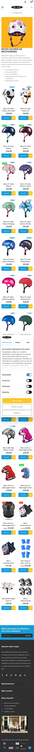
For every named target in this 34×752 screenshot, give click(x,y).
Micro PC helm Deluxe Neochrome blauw (8, 147)
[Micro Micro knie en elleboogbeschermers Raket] (8, 473)
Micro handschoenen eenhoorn (25, 524)
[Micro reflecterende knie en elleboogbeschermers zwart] (25, 586)
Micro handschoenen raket (8, 562)
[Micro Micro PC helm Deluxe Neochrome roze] (25, 134)
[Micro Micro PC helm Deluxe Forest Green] (25, 322)
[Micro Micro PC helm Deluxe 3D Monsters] (25, 96)
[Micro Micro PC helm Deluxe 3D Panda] (8, 96)
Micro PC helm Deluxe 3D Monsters (25, 110)
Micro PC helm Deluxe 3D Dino (25, 223)
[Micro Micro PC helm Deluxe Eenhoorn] (8, 247)
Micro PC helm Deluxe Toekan (25, 185)
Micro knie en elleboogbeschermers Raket (8, 486)
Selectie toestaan (17, 407)
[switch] (29, 380)
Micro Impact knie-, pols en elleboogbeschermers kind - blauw (25, 562)
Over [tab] (28, 342)
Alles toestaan (17, 400)
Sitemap (27, 740)
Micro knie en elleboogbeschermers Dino (25, 486)
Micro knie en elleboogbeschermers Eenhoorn (25, 449)
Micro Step (14, 740)
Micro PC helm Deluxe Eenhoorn (8, 260)
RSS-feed (21, 740)
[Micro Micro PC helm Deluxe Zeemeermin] (8, 171)
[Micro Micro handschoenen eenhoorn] (25, 510)
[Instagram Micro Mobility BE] (11, 675)
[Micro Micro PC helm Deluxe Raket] (25, 247)
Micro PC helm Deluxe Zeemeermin (8, 185)
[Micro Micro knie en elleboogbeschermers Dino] (25, 473)
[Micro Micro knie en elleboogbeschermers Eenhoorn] (25, 435)
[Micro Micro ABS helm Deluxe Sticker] (8, 435)
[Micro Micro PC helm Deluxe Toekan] (25, 171)
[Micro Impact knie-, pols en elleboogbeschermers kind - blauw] (25, 548)
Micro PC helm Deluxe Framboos (8, 298)
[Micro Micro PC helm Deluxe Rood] (25, 284)
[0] (31, 2)
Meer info (6, 118)
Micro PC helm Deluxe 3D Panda (8, 110)
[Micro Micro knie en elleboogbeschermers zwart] (8, 510)
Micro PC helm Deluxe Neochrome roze (25, 147)
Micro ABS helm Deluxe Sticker (8, 449)
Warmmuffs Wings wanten (8, 600)
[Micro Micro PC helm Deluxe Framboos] (8, 284)
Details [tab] (17, 342)
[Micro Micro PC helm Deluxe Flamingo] (8, 209)
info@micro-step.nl (9, 711)
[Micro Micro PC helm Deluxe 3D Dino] (25, 209)
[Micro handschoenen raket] (8, 548)
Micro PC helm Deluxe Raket (25, 260)
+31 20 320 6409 (8, 709)
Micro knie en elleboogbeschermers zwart (8, 524)
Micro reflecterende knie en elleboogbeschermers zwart (25, 600)
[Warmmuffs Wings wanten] (8, 586)
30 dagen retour (18, 13)
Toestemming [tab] (6, 342)
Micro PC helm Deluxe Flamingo (9, 223)
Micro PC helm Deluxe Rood (25, 298)
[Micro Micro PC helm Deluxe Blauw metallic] (8, 322)
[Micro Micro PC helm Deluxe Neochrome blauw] (8, 134)
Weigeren (17, 413)
